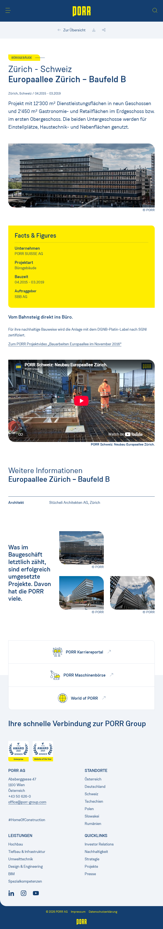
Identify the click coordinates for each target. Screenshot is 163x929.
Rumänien (93, 823)
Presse (90, 874)
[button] (8, 10)
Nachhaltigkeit (96, 851)
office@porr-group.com (27, 802)
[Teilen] (104, 30)
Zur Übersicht (74, 30)
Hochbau (15, 844)
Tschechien (94, 801)
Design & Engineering (25, 866)
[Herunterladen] (94, 30)
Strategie (92, 859)
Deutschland (95, 786)
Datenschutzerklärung (103, 912)
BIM (11, 874)
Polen (89, 808)
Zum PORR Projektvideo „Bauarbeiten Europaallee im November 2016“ (64, 344)
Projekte (91, 866)
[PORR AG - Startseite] (81, 10)
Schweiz (91, 794)
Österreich (93, 779)
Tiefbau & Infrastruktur (26, 851)
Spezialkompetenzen (25, 881)
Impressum (78, 912)
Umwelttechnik (20, 859)
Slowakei (92, 816)
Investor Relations (99, 844)
